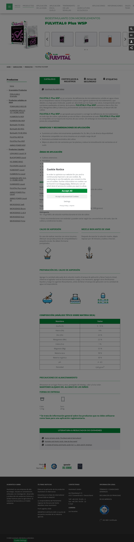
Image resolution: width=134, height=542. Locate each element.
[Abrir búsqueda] (131, 29)
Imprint (72, 206)
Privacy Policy (64, 184)
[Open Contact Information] (131, 41)
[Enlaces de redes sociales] (131, 47)
